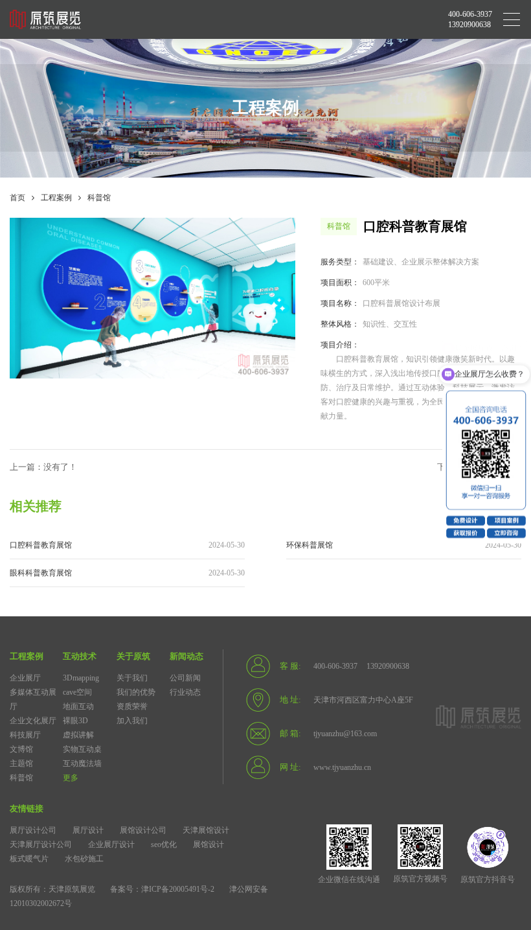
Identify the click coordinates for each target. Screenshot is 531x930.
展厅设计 (88, 830)
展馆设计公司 (143, 830)
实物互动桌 (82, 749)
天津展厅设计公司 (41, 844)
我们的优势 (136, 692)
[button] (127, 363)
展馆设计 (208, 844)
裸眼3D (75, 720)
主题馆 (21, 763)
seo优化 (164, 844)
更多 (70, 777)
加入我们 (132, 720)
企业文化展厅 (33, 720)
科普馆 (99, 197)
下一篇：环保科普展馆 (479, 467)
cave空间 (77, 692)
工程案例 (56, 197)
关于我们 (132, 677)
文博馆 (21, 749)
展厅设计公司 (33, 830)
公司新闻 (185, 677)
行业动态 (185, 692)
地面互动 (78, 706)
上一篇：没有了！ (43, 467)
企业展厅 (25, 677)
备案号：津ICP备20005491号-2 (162, 889)
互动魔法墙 (82, 763)
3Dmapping (81, 677)
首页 (17, 197)
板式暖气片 (29, 858)
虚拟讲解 (78, 734)
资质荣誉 (132, 706)
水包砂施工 (84, 858)
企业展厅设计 (111, 844)
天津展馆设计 (206, 830)
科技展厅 (25, 734)
